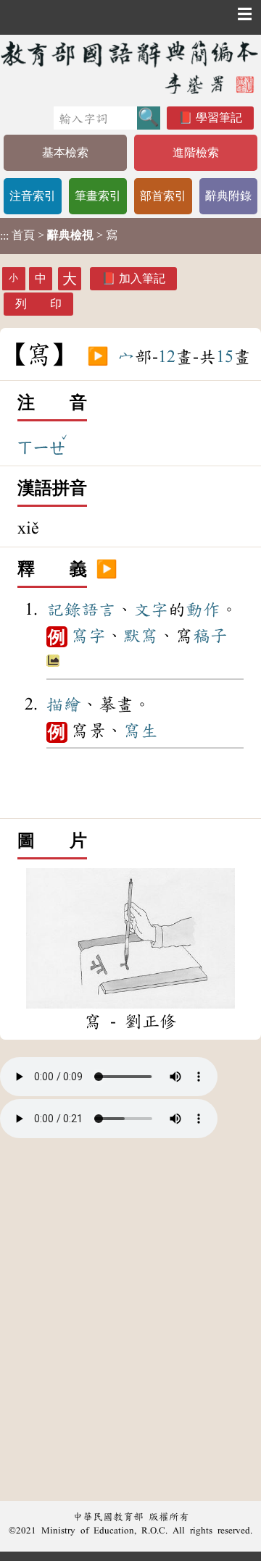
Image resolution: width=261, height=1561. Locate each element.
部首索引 (163, 196)
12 (166, 357)
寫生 (140, 730)
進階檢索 (196, 152)
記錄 (63, 609)
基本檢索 (65, 152)
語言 (98, 609)
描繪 (63, 704)
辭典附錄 (228, 196)
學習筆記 (219, 118)
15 (224, 357)
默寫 (140, 635)
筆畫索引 (98, 196)
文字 (150, 609)
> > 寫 (58, 235)
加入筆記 (142, 278)
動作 (203, 609)
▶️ (98, 357)
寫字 (88, 635)
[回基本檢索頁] (130, 67)
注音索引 (32, 196)
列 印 (38, 304)
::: (4, 236)
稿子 (210, 635)
